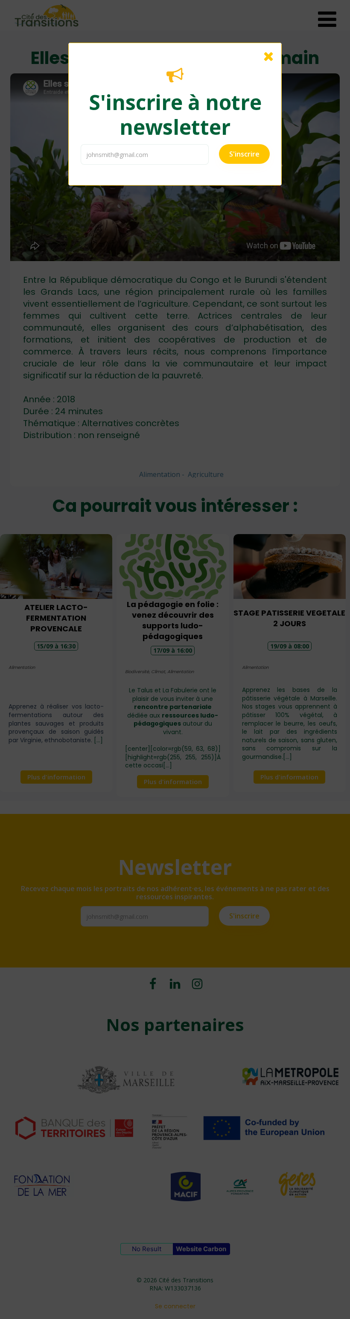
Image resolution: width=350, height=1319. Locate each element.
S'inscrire (244, 154)
